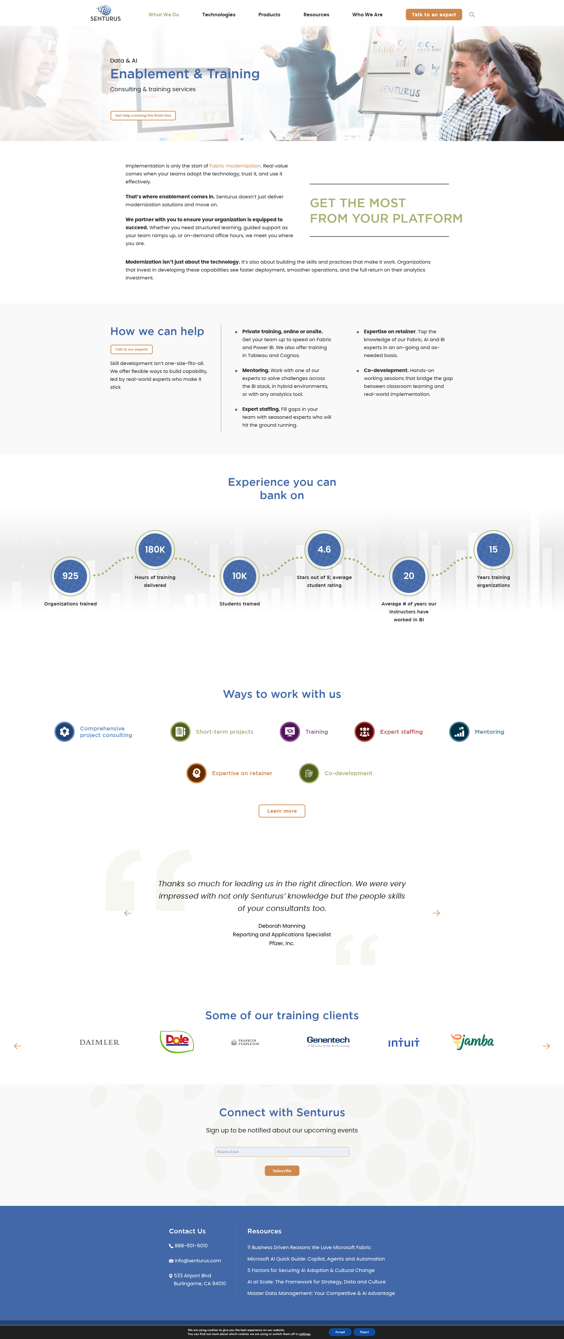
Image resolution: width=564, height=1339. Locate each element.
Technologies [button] (219, 14)
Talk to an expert (434, 14)
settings (304, 1334)
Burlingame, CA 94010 (200, 1283)
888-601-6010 (191, 1245)
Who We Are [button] (367, 14)
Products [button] (269, 14)
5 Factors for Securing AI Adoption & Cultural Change (311, 1270)
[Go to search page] (472, 14)
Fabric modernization (235, 166)
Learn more (282, 811)
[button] (128, 913)
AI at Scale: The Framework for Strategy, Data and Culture (316, 1281)
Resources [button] (316, 14)
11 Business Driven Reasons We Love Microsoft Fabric (309, 1247)
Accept (340, 1332)
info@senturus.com (198, 1260)
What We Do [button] (163, 14)
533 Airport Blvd (192, 1275)
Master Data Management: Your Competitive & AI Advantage (321, 1293)
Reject (364, 1332)
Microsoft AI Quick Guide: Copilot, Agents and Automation (316, 1259)
